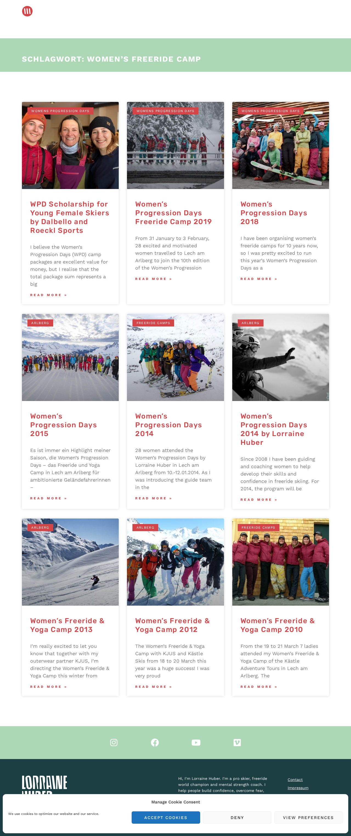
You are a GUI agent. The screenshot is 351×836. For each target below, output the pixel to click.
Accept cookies (166, 817)
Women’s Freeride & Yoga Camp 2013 (67, 625)
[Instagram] (114, 742)
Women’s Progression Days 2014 (168, 425)
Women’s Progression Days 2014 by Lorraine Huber (274, 429)
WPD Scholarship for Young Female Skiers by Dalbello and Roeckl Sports (69, 217)
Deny (237, 817)
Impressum (298, 788)
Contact (295, 779)
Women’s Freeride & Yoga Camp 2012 (172, 625)
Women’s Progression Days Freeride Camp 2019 (173, 213)
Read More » (49, 295)
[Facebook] (155, 742)
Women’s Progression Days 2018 (274, 213)
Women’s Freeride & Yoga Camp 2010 (277, 625)
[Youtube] (196, 742)
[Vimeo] (237, 742)
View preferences (308, 817)
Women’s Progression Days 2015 (63, 425)
